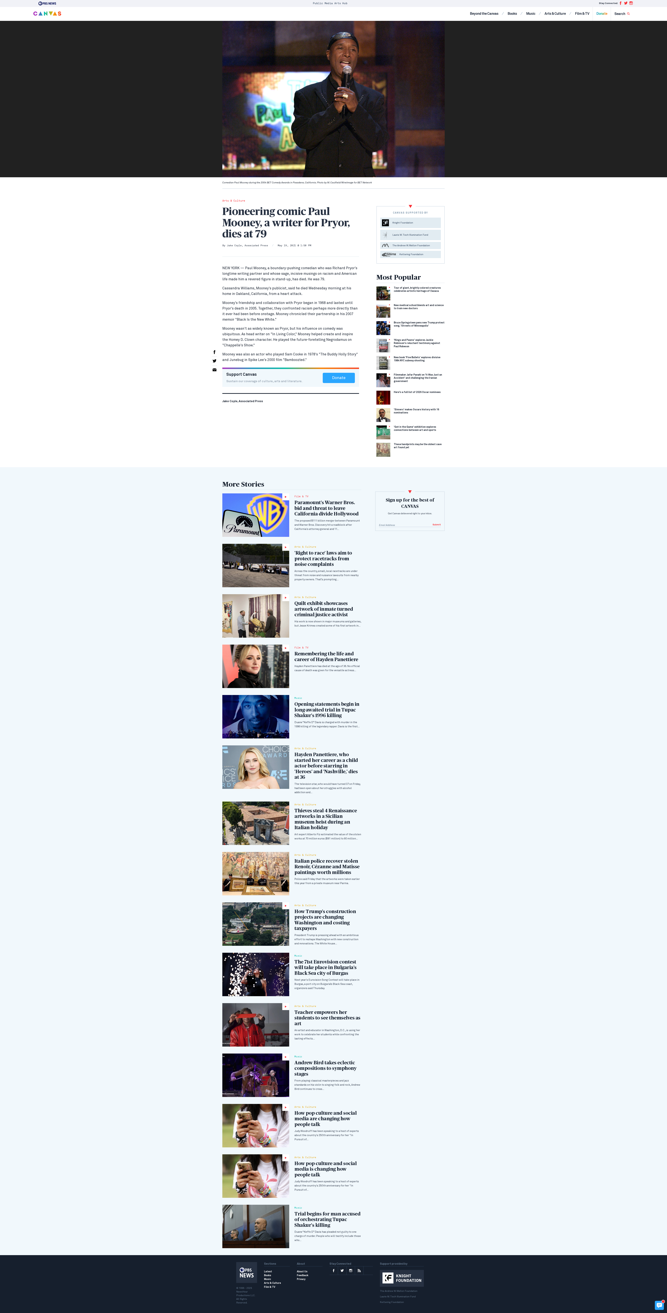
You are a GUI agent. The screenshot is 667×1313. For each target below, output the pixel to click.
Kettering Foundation (392, 1302)
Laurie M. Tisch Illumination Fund (398, 1296)
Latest (268, 1271)
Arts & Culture (555, 13)
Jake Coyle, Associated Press (247, 245)
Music (530, 13)
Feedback (302, 1275)
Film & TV (582, 13)
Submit (437, 525)
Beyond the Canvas (484, 13)
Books (512, 13)
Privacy (301, 1279)
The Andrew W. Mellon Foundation (398, 1291)
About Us (302, 1271)
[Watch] (255, 515)
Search (620, 14)
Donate (601, 13)
